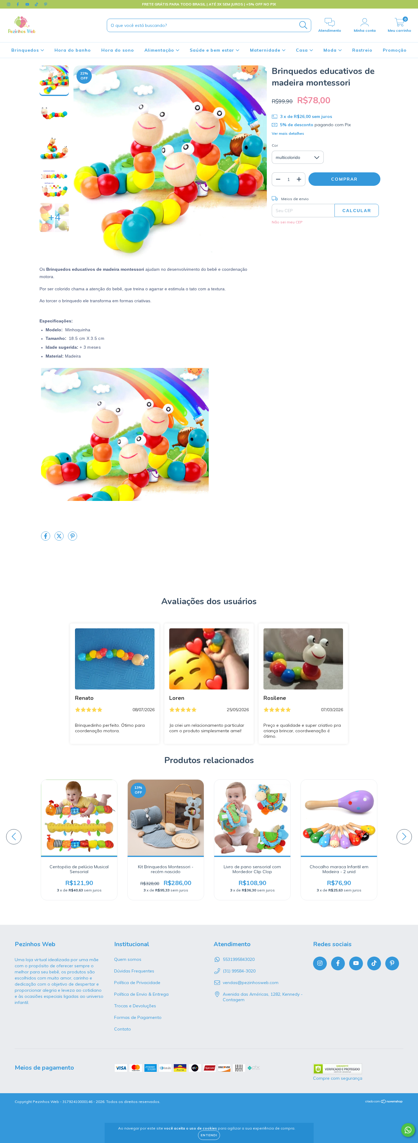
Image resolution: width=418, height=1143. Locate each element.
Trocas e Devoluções (135, 1006)
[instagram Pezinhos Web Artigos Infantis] (9, 4)
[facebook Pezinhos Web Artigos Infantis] (18, 4)
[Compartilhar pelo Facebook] (46, 538)
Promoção (395, 50)
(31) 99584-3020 (239, 971)
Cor (275, 145)
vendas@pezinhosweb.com (250, 982)
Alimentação (160, 50)
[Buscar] (303, 25)
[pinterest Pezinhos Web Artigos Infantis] (46, 4)
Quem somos (127, 959)
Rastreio (362, 50)
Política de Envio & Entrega (141, 994)
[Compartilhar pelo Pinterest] (72, 538)
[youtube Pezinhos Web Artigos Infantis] (27, 4)
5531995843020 (239, 959)
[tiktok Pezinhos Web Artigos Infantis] (37, 4)
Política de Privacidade (137, 982)
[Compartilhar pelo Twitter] (59, 538)
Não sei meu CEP (287, 222)
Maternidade (266, 50)
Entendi (209, 1135)
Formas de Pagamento (138, 1017)
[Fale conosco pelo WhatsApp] (408, 1130)
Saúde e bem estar (213, 50)
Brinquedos (25, 50)
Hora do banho (72, 50)
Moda (330, 50)
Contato (122, 1029)
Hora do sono (117, 50)
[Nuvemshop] (384, 1102)
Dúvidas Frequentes (134, 971)
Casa (302, 50)
